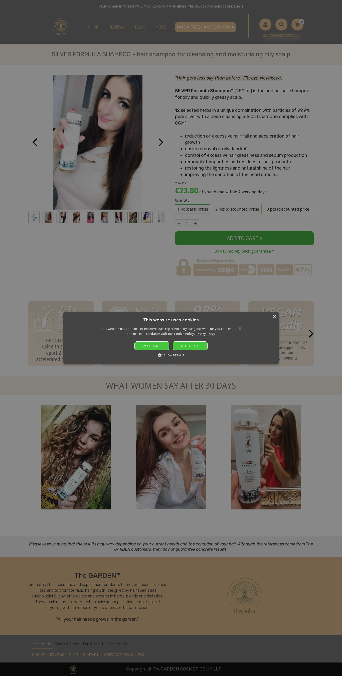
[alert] (171, 338)
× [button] (274, 316)
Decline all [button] (190, 346)
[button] (171, 338)
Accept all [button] (151, 346)
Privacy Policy (205, 334)
